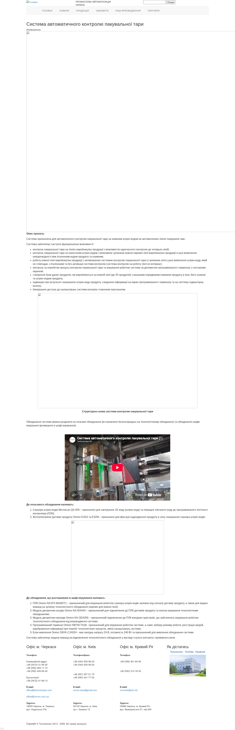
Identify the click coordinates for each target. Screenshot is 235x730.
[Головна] (32, 1)
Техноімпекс (177, 651)
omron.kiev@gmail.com (85, 690)
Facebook (200, 651)
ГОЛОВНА (47, 10)
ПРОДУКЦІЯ (82, 10)
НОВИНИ (64, 10)
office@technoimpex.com (39, 690)
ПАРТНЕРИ (154, 10)
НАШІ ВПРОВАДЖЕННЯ (128, 10)
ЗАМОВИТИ (102, 10)
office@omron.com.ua (37, 696)
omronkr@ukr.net (128, 690)
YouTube (189, 651)
